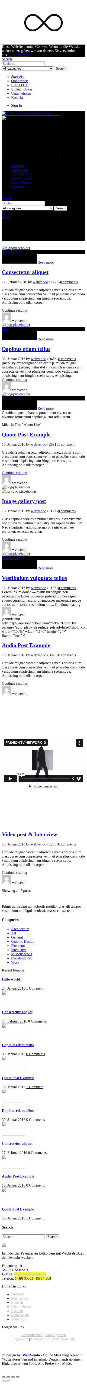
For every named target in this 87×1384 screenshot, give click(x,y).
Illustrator (18, 946)
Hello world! (11, 979)
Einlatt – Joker (21, 89)
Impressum (20, 1339)
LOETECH (20, 85)
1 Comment (34, 988)
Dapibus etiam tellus (26, 349)
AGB (55, 1339)
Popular (18, 970)
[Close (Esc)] (4, 1377)
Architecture (11, 252)
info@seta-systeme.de (30, 1274)
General (17, 937)
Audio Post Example (26, 645)
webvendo (40, 282)
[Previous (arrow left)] (4, 1381)
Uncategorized (21, 958)
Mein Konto (20, 1315)
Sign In (16, 105)
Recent (7, 970)
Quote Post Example (26, 435)
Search (60, 68)
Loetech (17, 1302)
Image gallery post (24, 501)
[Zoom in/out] (17, 1377)
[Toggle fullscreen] (13, 1377)
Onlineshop (19, 81)
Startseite (17, 77)
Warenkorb (19, 1319)
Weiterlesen (21, 55)
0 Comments (37, 1021)
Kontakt (17, 98)
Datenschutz (40, 1339)
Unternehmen (21, 93)
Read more (46, 262)
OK (10, 55)
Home (6, 217)
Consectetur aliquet (25, 272)
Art (4, 329)
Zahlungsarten (55, 1335)
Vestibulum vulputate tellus (34, 578)
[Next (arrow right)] (8, 1381)
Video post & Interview (29, 834)
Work (15, 962)
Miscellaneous (21, 954)
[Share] (8, 1377)
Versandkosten (32, 1335)
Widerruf (68, 1339)
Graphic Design (22, 941)
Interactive (18, 950)
